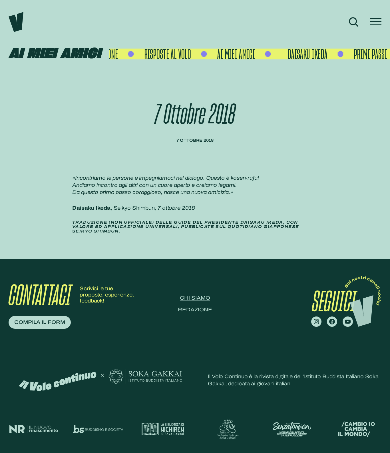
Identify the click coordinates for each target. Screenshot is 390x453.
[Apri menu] (375, 22)
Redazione (195, 309)
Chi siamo (195, 298)
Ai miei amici (55, 54)
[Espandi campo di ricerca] (353, 22)
